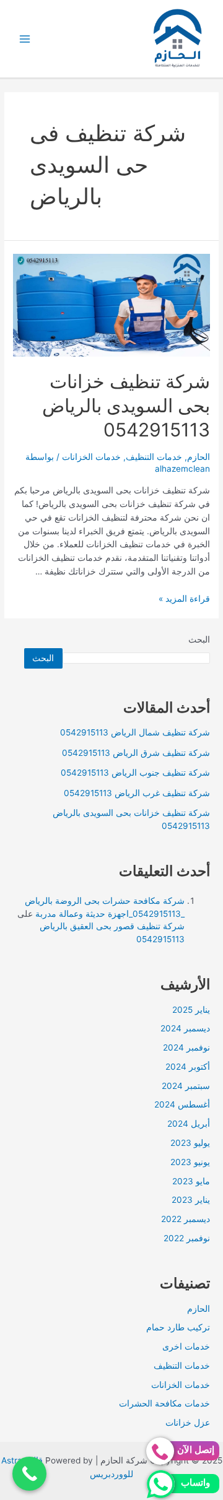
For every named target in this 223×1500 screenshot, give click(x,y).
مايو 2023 (191, 1181)
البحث (199, 639)
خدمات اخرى (186, 1346)
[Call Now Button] (29, 1474)
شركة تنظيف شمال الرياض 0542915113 (135, 732)
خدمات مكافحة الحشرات (164, 1403)
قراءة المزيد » (184, 599)
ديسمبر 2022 (185, 1219)
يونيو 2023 (190, 1162)
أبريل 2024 (188, 1124)
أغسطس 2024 (182, 1104)
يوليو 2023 (190, 1143)
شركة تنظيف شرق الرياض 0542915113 (136, 753)
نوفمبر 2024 (186, 1047)
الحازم (198, 457)
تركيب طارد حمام (178, 1327)
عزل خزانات (187, 1423)
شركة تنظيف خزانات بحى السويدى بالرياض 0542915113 (126, 405)
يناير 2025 (191, 1010)
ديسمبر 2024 (185, 1028)
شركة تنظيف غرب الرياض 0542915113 (137, 793)
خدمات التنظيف (154, 457)
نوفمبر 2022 (187, 1238)
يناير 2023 (191, 1200)
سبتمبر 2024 (186, 1086)
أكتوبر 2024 (187, 1067)
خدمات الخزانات (91, 457)
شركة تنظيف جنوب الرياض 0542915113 (135, 773)
